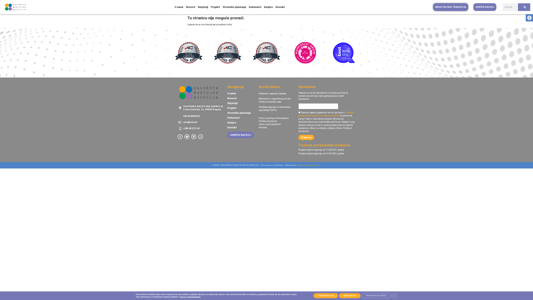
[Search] (524, 7)
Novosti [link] (190, 7)
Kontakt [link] (280, 7)
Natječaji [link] (203, 7)
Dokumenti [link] (255, 7)
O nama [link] (179, 7)
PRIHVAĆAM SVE (326, 295)
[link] (529, 17)
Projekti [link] (215, 7)
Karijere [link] (268, 7)
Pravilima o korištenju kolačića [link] (325, 115)
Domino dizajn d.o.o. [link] (309, 165)
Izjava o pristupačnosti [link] (190, 297)
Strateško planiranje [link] (234, 7)
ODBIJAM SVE (349, 295)
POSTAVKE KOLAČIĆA (376, 295)
